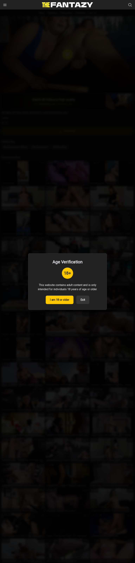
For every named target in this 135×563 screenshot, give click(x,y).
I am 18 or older (59, 299)
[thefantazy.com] (67, 4)
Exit (83, 299)
